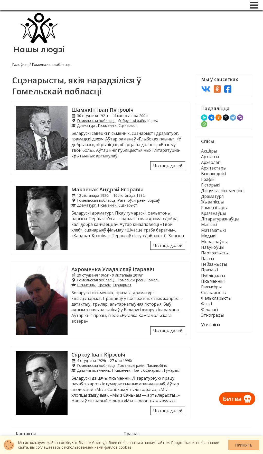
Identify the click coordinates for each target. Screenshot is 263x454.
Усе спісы (210, 324)
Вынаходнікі (213, 173)
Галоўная (20, 64)
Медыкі (208, 236)
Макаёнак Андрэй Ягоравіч (107, 189)
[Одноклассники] (218, 117)
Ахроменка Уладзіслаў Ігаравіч (112, 269)
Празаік (104, 284)
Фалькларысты (216, 298)
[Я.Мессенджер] (204, 117)
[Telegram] (233, 117)
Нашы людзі (39, 49)
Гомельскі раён (131, 280)
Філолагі (209, 309)
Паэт (137, 370)
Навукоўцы (212, 247)
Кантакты (26, 434)
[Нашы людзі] (39, 42)
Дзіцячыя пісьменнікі (222, 190)
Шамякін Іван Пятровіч (102, 109)
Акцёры (209, 151)
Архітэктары (213, 168)
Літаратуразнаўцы (220, 219)
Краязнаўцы (213, 213)
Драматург (86, 125)
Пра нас (131, 434)
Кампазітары (214, 207)
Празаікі (209, 270)
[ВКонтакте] (211, 117)
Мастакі (209, 224)
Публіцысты (213, 275)
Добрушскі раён (131, 120)
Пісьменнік (107, 125)
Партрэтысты (215, 253)
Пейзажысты (214, 264)
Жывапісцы (212, 202)
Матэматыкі (213, 230)
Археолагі (211, 162)
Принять (243, 445)
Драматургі (212, 196)
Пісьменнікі (212, 281)
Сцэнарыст (127, 125)
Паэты (207, 258)
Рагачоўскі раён (131, 200)
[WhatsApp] (204, 124)
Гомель (152, 280)
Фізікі (206, 304)
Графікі (208, 179)
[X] (226, 117)
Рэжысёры (211, 287)
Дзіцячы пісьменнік (93, 370)
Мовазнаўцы (214, 241)
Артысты (210, 156)
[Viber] (240, 117)
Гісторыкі (210, 185)
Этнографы (212, 315)
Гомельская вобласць (96, 120)
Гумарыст (172, 370)
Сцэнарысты (213, 292)
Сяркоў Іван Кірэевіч (98, 354)
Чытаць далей (167, 165)
